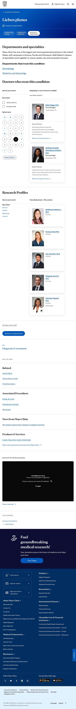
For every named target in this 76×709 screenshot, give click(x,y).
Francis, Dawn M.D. (52, 232)
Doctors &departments (34, 33)
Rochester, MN (11, 106)
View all (5, 216)
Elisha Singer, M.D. (52, 105)
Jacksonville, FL (11, 102)
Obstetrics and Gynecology (14, 73)
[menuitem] (8, 33)
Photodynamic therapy (10, 404)
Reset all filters (9, 157)
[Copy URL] (51, 481)
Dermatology (8, 68)
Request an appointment (14, 333)
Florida (4, 210)
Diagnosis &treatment (22, 33)
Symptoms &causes (9, 33)
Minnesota (5, 213)
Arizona (4, 207)
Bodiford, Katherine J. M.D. (53, 210)
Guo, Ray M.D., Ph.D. (53, 254)
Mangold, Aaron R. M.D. (52, 277)
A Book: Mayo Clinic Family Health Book (16, 440)
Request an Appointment (14, 26)
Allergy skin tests (8, 399)
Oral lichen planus (8, 384)
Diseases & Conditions (12, 12)
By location (6, 98)
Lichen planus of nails (10, 378)
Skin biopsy (6, 409)
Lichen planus (14, 19)
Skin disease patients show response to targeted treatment (23, 425)
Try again (38, 486)
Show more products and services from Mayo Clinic (20, 445)
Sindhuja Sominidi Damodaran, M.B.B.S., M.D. (53, 150)
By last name (6, 112)
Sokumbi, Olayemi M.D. (52, 299)
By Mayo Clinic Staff (9, 325)
